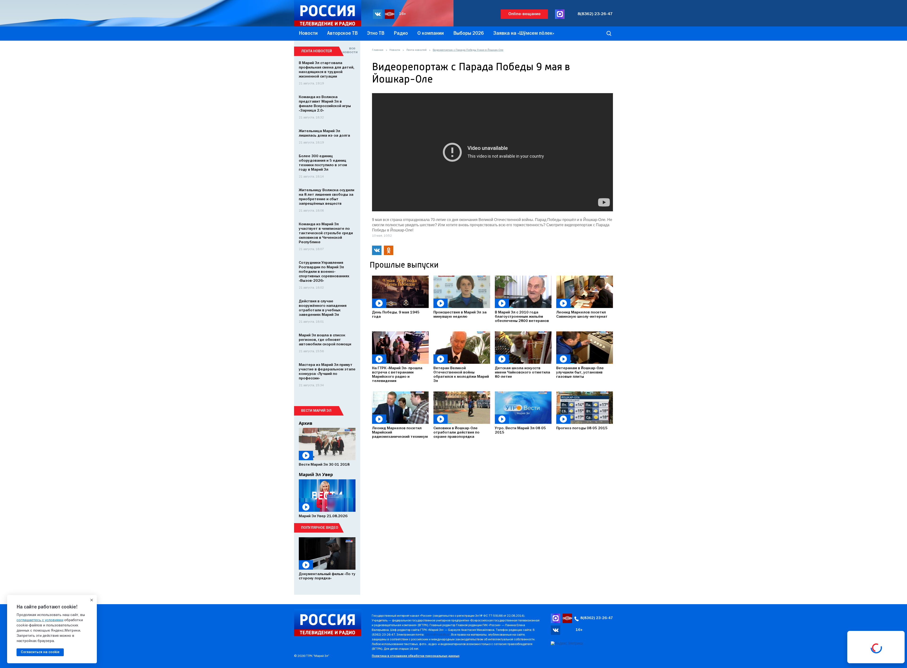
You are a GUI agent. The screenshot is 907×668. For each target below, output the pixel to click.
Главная (377, 50)
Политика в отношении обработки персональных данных (415, 656)
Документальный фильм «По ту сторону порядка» (327, 576)
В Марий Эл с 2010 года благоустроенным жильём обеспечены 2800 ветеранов (522, 317)
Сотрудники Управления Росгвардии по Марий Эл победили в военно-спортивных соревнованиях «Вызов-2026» (324, 271)
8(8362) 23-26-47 (595, 14)
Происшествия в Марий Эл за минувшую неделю (460, 314)
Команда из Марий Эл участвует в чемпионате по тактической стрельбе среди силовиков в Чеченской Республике (326, 233)
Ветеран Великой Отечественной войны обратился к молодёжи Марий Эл (461, 375)
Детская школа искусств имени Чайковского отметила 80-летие (522, 372)
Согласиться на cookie (40, 652)
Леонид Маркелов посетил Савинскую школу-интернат (582, 314)
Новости (394, 50)
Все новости (348, 50)
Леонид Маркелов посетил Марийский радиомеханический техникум (400, 432)
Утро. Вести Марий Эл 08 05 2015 (520, 430)
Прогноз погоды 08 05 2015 (582, 428)
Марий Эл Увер (316, 474)
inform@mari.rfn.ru (437, 634)
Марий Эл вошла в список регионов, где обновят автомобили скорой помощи (325, 340)
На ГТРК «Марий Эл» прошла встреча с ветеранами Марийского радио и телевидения (397, 375)
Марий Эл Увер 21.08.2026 (323, 516)
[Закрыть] (91, 600)
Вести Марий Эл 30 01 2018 (324, 464)
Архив (305, 423)
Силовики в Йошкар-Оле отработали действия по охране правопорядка (456, 432)
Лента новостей (416, 50)
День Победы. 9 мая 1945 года (395, 314)
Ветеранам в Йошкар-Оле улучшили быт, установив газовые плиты (580, 372)
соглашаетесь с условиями (40, 620)
